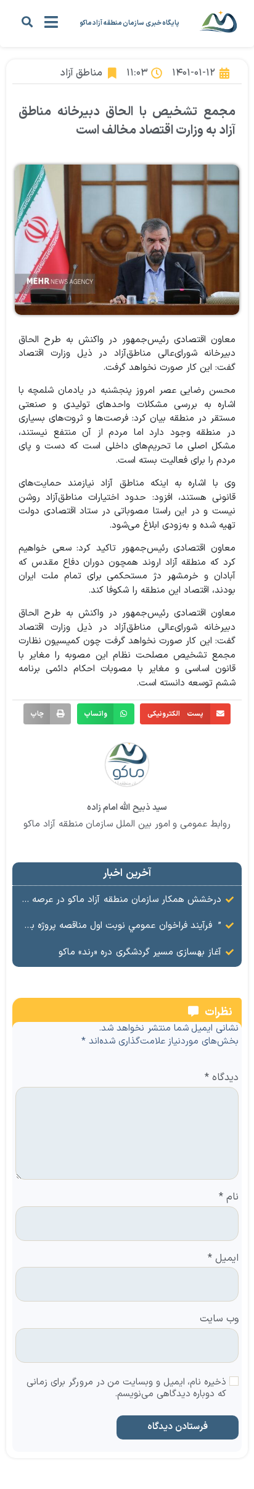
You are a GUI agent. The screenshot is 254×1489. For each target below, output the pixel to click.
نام (229, 1197)
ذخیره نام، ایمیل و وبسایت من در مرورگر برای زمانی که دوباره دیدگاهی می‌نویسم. (126, 1389)
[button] (27, 21)
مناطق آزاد (81, 73)
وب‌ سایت (219, 1319)
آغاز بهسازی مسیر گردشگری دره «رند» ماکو (140, 952)
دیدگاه (222, 1078)
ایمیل (223, 1258)
